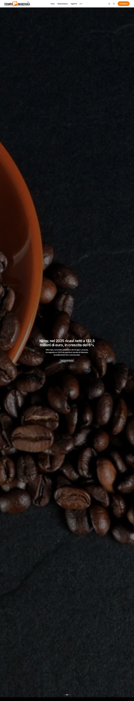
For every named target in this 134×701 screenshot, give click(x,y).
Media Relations (67, 360)
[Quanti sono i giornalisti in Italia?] (67, 350)
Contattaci (123, 4)
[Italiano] (81, 3)
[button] (109, 4)
